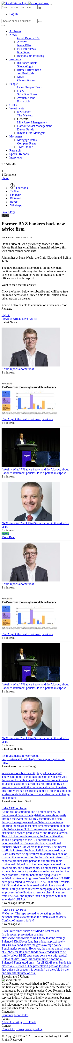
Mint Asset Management (32, 122)
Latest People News (29, 87)
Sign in (6, 315)
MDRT (21, 76)
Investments (16, 108)
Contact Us (8, 1029)
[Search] (39, 21)
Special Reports (19, 154)
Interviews (15, 157)
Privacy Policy (33, 1029)
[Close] (3, 25)
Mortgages (15, 136)
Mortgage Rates (27, 140)
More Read (8, 537)
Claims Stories (26, 80)
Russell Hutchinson (29, 69)
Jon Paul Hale (25, 73)
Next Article (29, 318)
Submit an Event (27, 94)
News (13, 34)
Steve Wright (25, 66)
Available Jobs (26, 98)
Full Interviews (26, 48)
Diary (20, 90)
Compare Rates (26, 143)
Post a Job (23, 101)
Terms (20, 1029)
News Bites (24, 45)
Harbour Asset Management (34, 126)
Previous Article (12, 318)
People (13, 83)
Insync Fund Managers (31, 133)
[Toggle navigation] (50, 4)
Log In (13, 14)
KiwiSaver (23, 52)
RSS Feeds (29, 1022)
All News (15, 31)
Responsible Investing (30, 55)
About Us (8, 1022)
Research (15, 150)
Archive (22, 41)
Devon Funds (25, 129)
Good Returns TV (28, 38)
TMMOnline (25, 147)
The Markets (25, 115)
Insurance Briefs (27, 62)
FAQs (18, 1022)
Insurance (15, 59)
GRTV (13, 105)
